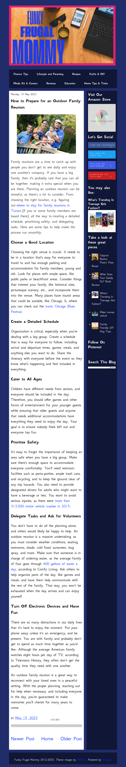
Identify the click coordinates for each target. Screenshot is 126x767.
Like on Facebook (102, 145)
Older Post (71, 739)
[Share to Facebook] (57, 720)
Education (70, 83)
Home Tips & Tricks (96, 83)
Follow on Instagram (97, 165)
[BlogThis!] (53, 720)
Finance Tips (20, 74)
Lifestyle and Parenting (50, 74)
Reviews (51, 83)
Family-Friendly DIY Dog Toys (107, 328)
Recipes (76, 74)
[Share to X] (55, 720)
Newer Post (22, 739)
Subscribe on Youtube (99, 175)
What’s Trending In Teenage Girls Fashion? (101, 204)
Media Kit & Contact (25, 83)
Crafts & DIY (97, 74)
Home (47, 739)
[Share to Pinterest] (58, 720)
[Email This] (51, 720)
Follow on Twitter (97, 154)
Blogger (106, 759)
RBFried (81, 759)
